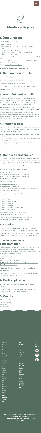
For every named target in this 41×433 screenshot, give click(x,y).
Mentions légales (10, 414)
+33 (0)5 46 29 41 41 (4, 398)
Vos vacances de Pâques (21, 354)
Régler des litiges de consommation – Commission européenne (17, 269)
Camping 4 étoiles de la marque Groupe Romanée (20, 419)
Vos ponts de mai (21, 363)
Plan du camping (29, 414)
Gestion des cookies (19, 416)
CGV (20, 414)
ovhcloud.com (5, 89)
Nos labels (21, 343)
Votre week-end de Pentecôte (21, 383)
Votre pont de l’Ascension (21, 372)
